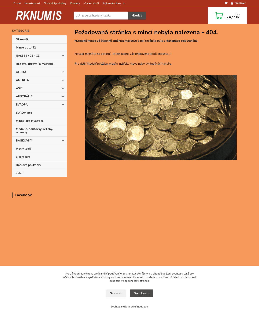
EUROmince (24, 113)
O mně (17, 3)
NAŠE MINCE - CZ (28, 56)
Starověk (22, 39)
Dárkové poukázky (28, 165)
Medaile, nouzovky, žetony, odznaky (34, 130)
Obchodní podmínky (55, 3)
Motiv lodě (23, 149)
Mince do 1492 (26, 47)
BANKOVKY (24, 140)
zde (146, 306)
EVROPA (22, 104)
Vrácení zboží (91, 3)
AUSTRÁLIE (24, 96)
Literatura (23, 157)
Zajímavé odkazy (112, 3)
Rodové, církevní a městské (34, 64)
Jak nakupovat (32, 3)
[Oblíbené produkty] (226, 3)
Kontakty (75, 3)
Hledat (137, 15)
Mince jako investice (30, 121)
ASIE (19, 88)
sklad (20, 173)
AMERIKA (22, 80)
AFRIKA (21, 72)
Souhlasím (141, 293)
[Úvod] (41, 15)
